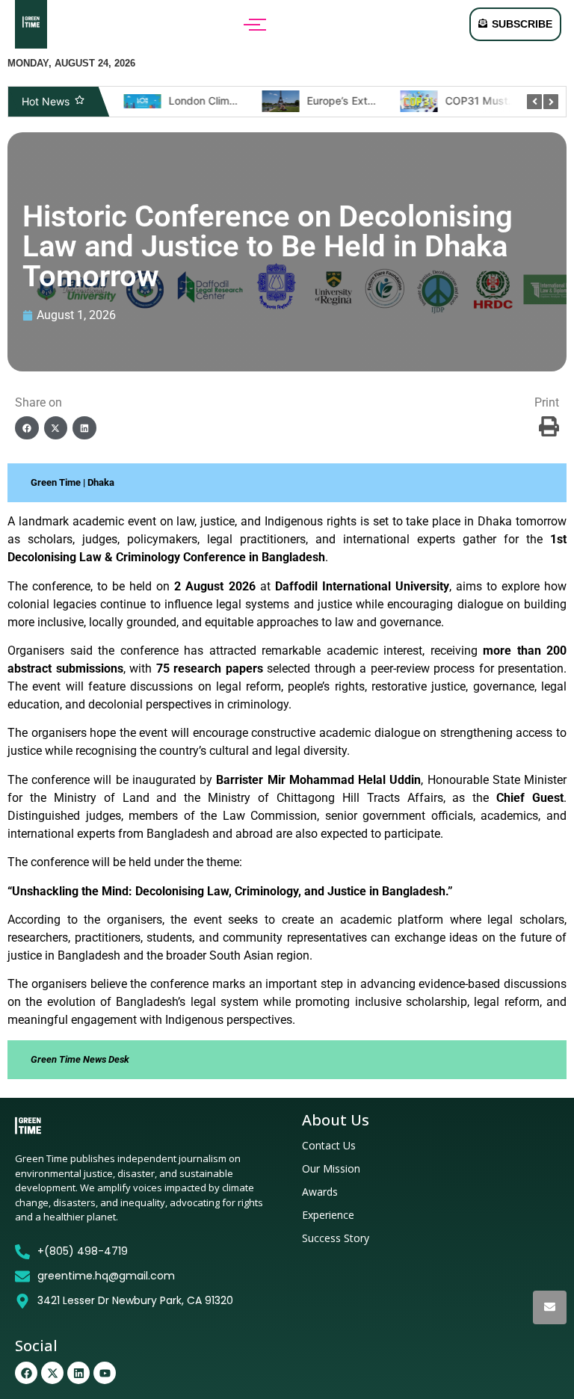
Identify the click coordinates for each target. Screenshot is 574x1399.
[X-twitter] (52, 1373)
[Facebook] (26, 1373)
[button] (27, 428)
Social (36, 1345)
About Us (335, 1120)
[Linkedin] (78, 1373)
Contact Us (329, 1145)
